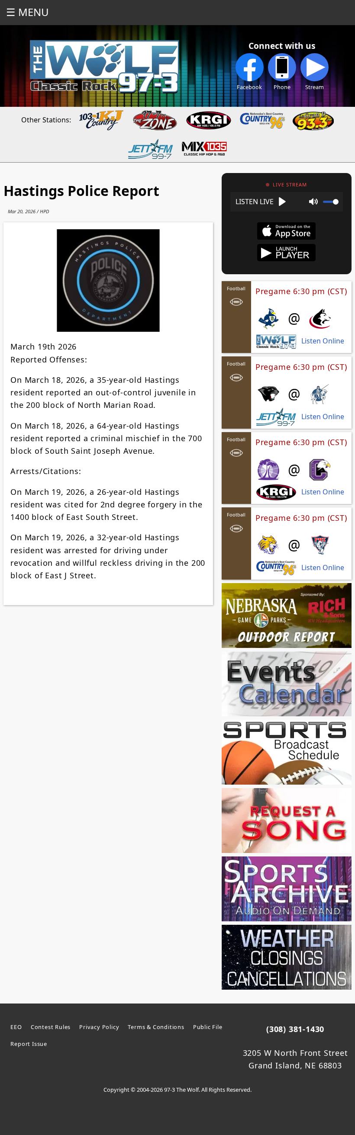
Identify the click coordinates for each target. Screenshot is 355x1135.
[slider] (331, 202)
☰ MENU (27, 12)
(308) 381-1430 (295, 1029)
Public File (208, 1027)
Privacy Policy (99, 1027)
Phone (282, 87)
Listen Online (322, 341)
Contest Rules (51, 1027)
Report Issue (28, 1044)
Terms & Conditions (156, 1027)
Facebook (249, 87)
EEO (16, 1027)
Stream (314, 87)
